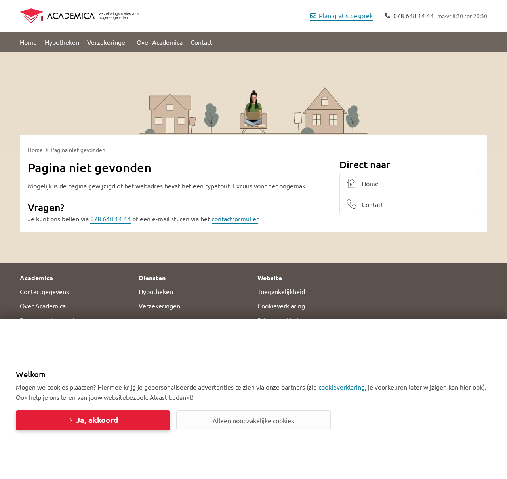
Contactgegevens (44, 291)
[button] (75, 278)
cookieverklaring (341, 387)
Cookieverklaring (281, 306)
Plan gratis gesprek (346, 15)
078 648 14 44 (110, 218)
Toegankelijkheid (281, 291)
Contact (201, 42)
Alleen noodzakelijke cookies (253, 420)
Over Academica (160, 42)
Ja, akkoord (97, 420)
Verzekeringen (108, 42)
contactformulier (235, 218)
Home (28, 42)
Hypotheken (62, 42)
